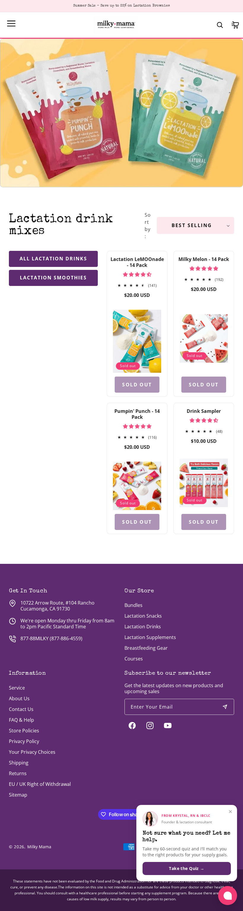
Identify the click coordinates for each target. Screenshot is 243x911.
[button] (11, 23)
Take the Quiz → (186, 868)
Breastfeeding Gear (146, 648)
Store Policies (24, 730)
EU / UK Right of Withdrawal (40, 784)
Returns (18, 773)
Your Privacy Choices (32, 752)
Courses (133, 658)
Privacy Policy (24, 741)
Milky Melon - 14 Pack (203, 259)
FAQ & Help (21, 720)
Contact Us (21, 709)
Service (17, 688)
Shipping (18, 762)
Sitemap (18, 795)
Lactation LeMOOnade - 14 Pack (137, 262)
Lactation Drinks (142, 626)
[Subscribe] (224, 707)
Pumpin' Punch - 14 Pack (137, 414)
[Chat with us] (227, 895)
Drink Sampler (204, 411)
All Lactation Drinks (53, 258)
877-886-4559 (66, 638)
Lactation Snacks (143, 616)
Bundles (133, 605)
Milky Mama (39, 846)
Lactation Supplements (150, 637)
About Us (19, 698)
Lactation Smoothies (53, 277)
